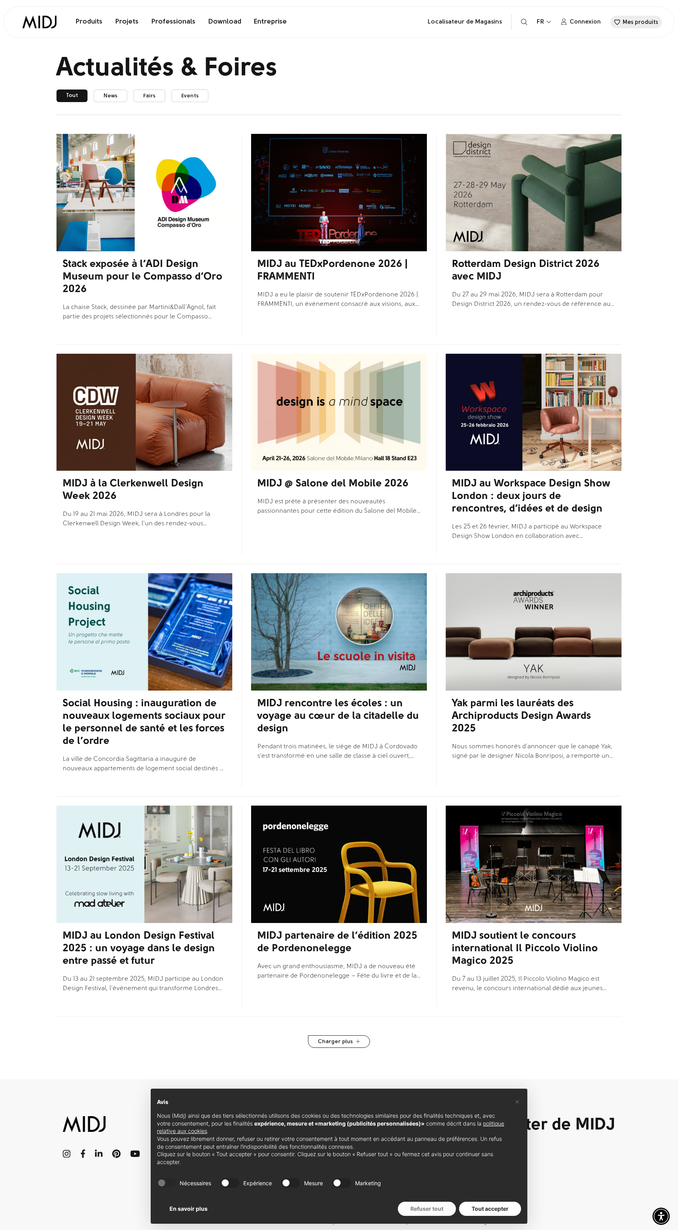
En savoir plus (80, 329)
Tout (72, 96)
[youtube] (135, 1154)
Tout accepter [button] (490, 1208)
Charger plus (335, 1042)
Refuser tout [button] (426, 1208)
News (110, 96)
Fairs (149, 96)
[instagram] (67, 1154)
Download (224, 22)
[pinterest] (116, 1154)
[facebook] (83, 1154)
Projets (127, 22)
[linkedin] (98, 1154)
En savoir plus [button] (189, 1208)
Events (190, 96)
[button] (661, 1216)
